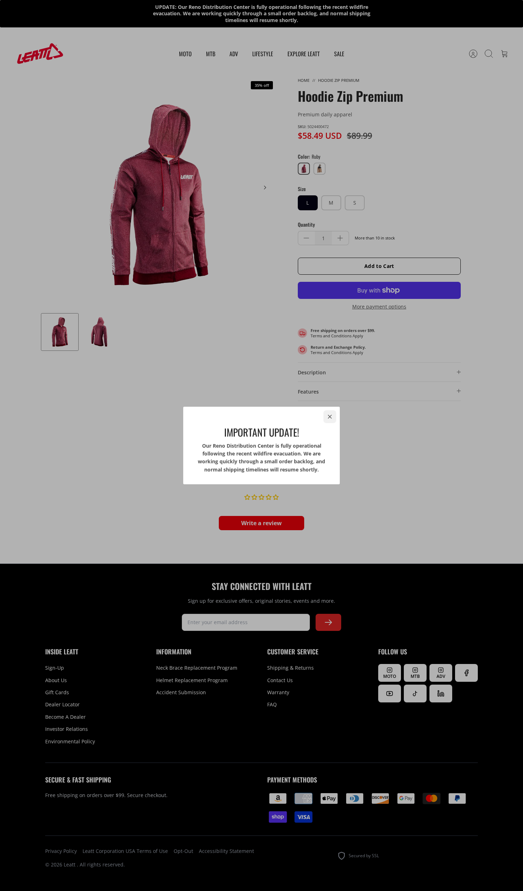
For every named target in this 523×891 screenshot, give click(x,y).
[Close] (329, 416)
